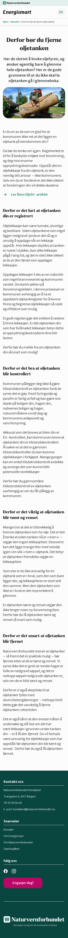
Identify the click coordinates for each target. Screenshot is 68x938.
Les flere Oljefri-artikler (29, 194)
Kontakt (9, 829)
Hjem (5, 21)
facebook (6, 871)
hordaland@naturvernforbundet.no (34, 809)
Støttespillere (12, 848)
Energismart (17, 12)
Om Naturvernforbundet (18, 842)
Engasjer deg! (23, 883)
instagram (14, 871)
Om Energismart (14, 836)
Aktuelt (15, 21)
